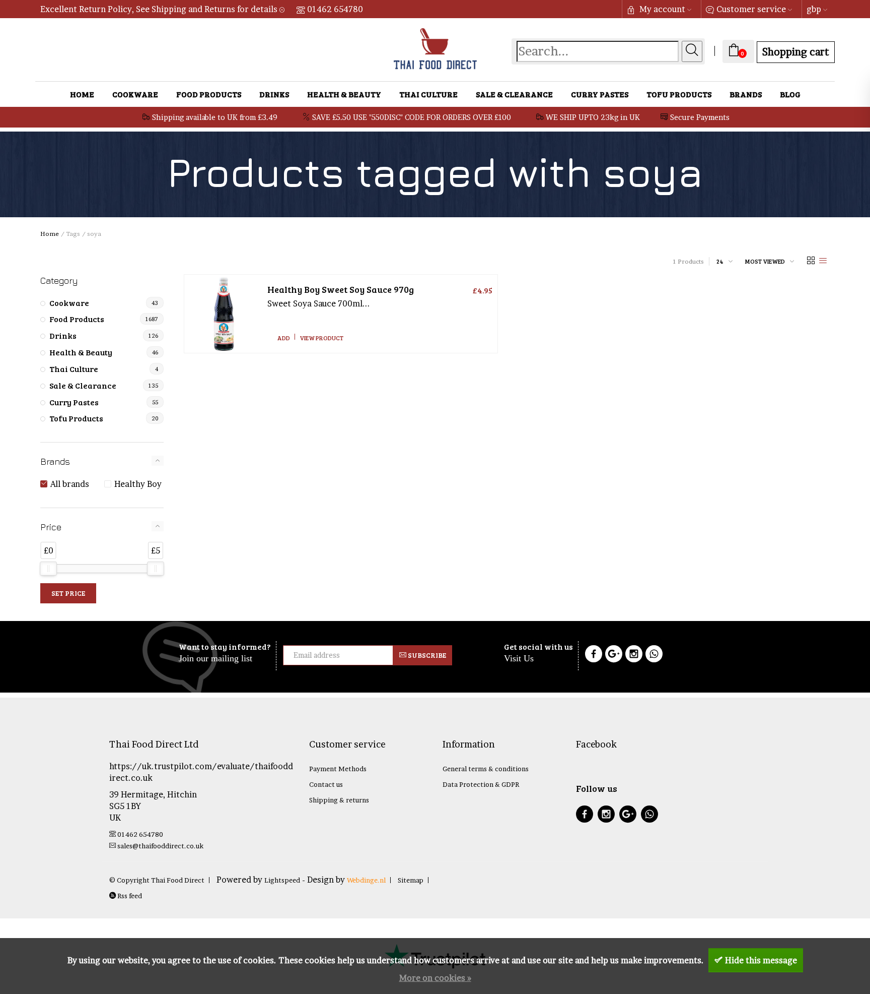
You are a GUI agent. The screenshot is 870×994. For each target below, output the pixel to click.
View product (321, 338)
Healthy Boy (138, 484)
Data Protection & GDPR (481, 784)
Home (82, 94)
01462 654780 (335, 9)
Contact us (326, 784)
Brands (746, 94)
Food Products (208, 94)
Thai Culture (428, 94)
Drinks (274, 94)
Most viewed (765, 261)
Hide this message (761, 960)
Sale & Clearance (514, 94)
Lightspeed (282, 880)
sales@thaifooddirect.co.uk (160, 846)
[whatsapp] (649, 815)
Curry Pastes (599, 94)
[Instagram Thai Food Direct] (633, 655)
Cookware (135, 94)
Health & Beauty (344, 94)
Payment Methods (338, 769)
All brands (69, 484)
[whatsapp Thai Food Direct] (654, 655)
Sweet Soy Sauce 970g (340, 289)
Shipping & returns (339, 800)
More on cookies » (435, 978)
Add (283, 338)
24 (719, 261)
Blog (790, 94)
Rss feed (129, 896)
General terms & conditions (486, 769)
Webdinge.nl (366, 880)
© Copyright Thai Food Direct (156, 880)
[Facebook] (593, 655)
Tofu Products (678, 94)
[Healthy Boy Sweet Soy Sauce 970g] (223, 314)
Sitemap (410, 880)
